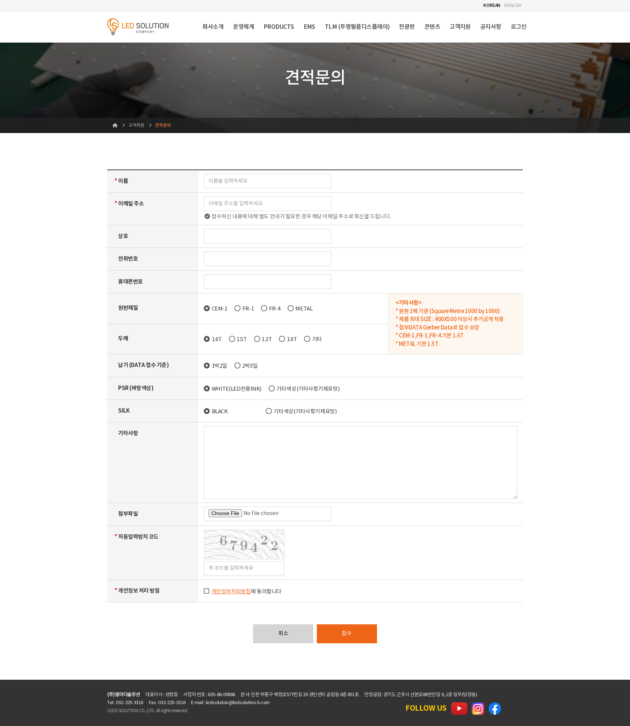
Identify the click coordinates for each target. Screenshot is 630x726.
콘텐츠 (432, 27)
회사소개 (212, 27)
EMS (309, 27)
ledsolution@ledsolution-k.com (238, 703)
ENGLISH (512, 5)
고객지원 (460, 27)
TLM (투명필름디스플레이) (357, 27)
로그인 (518, 27)
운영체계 (243, 27)
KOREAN (491, 5)
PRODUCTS (279, 27)
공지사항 (490, 27)
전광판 (407, 27)
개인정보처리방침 (231, 592)
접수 (347, 634)
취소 (283, 634)
